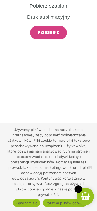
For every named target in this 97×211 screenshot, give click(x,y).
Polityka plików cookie (65, 203)
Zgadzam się (26, 203)
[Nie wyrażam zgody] (90, 167)
